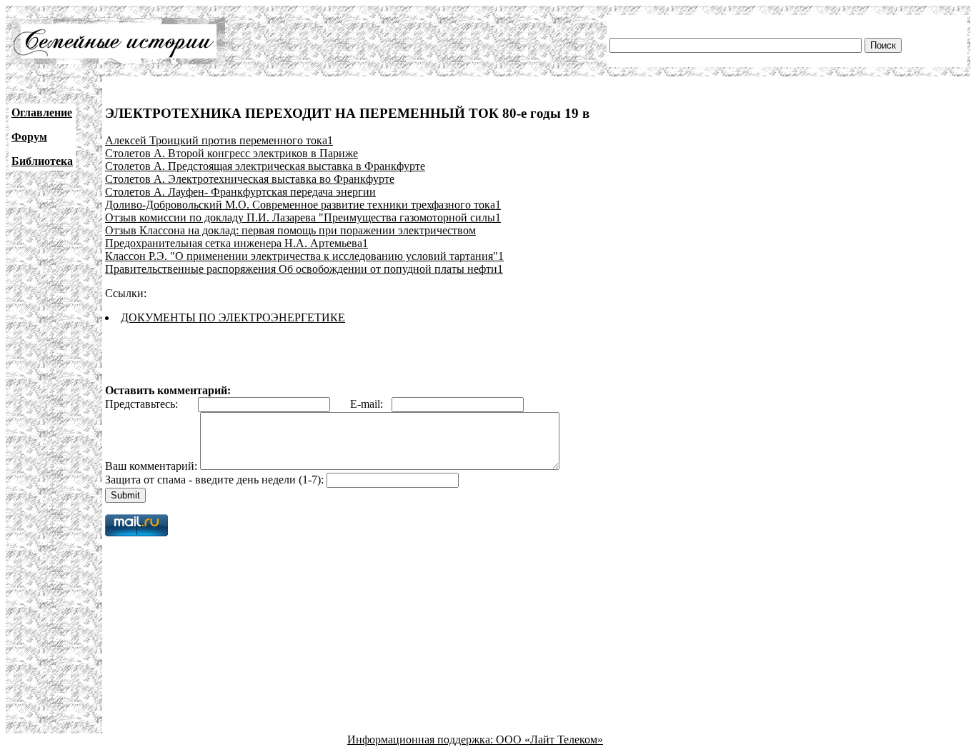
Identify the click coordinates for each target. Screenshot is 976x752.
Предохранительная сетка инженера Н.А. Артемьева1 (236, 243)
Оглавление (41, 112)
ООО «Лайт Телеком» (549, 739)
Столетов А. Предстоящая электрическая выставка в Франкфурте (265, 166)
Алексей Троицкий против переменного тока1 (219, 140)
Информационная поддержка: (421, 739)
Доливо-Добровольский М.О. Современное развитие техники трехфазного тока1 (303, 205)
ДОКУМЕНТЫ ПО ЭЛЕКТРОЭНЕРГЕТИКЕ (233, 317)
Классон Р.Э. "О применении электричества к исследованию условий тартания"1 (304, 256)
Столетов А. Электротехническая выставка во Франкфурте (249, 179)
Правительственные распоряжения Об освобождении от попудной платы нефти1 (304, 269)
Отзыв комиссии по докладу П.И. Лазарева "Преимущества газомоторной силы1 (303, 217)
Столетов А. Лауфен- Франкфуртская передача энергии (240, 192)
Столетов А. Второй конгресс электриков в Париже (231, 153)
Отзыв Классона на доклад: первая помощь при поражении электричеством (290, 230)
